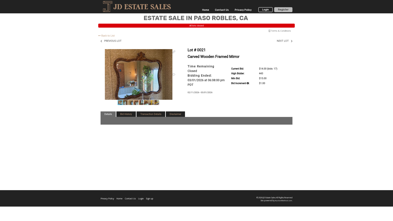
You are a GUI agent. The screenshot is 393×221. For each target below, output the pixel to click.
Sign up (149, 198)
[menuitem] (205, 10)
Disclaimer (175, 114)
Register (283, 9)
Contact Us (222, 9)
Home (205, 9)
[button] (173, 51)
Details (108, 114)
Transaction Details (150, 114)
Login (265, 9)
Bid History (126, 114)
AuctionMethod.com (283, 200)
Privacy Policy (243, 9)
